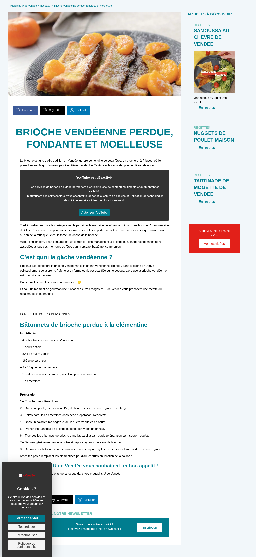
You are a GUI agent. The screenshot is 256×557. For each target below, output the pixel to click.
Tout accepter (26, 518)
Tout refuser (26, 526)
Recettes (45, 5)
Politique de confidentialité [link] (27, 545)
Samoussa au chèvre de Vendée (211, 37)
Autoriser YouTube (94, 212)
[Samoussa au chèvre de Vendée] (214, 71)
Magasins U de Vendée (23, 5)
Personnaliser (27, 535)
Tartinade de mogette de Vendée (211, 187)
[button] (149, 527)
